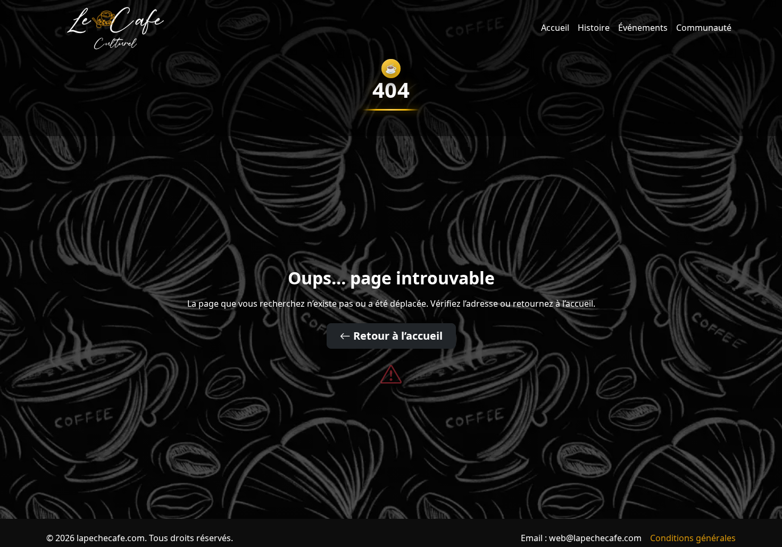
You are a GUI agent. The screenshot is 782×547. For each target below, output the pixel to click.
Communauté (703, 27)
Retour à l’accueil (397, 336)
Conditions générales (693, 538)
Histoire (594, 27)
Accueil (555, 27)
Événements (643, 27)
